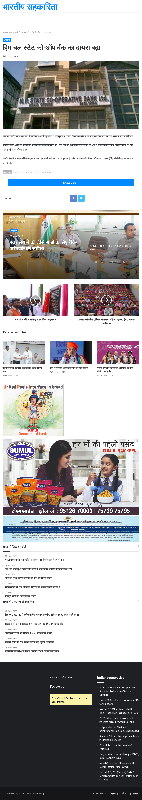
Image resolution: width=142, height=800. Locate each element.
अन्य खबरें (14, 32)
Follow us (57, 686)
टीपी (4, 56)
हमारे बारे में (134, 793)
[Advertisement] (71, 21)
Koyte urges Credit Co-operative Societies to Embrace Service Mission (117, 691)
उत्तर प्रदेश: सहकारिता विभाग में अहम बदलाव (44, 245)
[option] (71, 244)
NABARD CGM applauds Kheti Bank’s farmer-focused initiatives (118, 710)
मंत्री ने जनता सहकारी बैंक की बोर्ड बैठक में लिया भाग (22, 369)
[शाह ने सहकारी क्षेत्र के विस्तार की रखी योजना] (71, 352)
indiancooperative (110, 677)
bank (16, 172)
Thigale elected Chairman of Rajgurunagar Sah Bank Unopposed (119, 728)
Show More (70, 182)
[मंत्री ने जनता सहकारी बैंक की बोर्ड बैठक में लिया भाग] (24, 352)
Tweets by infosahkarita (62, 677)
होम (6, 32)
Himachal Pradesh (44, 172)
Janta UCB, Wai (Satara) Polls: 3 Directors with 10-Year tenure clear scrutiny (118, 775)
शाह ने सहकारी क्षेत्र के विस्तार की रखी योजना (69, 368)
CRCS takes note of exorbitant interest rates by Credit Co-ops (116, 719)
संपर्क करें (124, 793)
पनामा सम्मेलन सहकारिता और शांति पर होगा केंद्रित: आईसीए (115, 369)
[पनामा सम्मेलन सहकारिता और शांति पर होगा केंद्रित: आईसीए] (118, 352)
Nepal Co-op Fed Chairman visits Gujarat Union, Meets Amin (117, 764)
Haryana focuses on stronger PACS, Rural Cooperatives (119, 755)
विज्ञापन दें (114, 793)
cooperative (26, 172)
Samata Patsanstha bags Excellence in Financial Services (119, 737)
